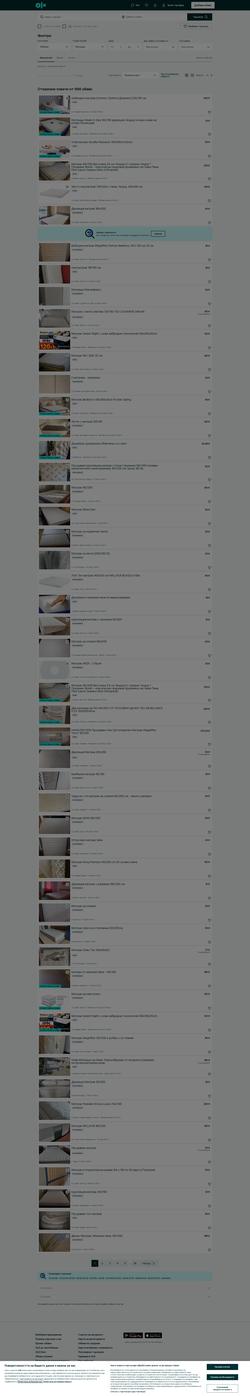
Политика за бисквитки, (30, 1381)
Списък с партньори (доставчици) (127, 1391)
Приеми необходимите (222, 1377)
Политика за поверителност (57, 1381)
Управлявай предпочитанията (222, 1388)
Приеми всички (222, 1367)
